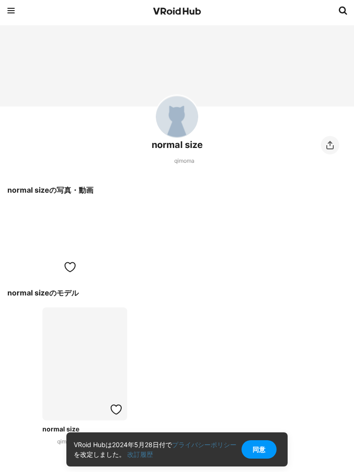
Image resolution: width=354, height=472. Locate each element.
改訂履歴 (140, 454)
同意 (259, 449)
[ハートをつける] (70, 267)
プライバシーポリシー (204, 444)
